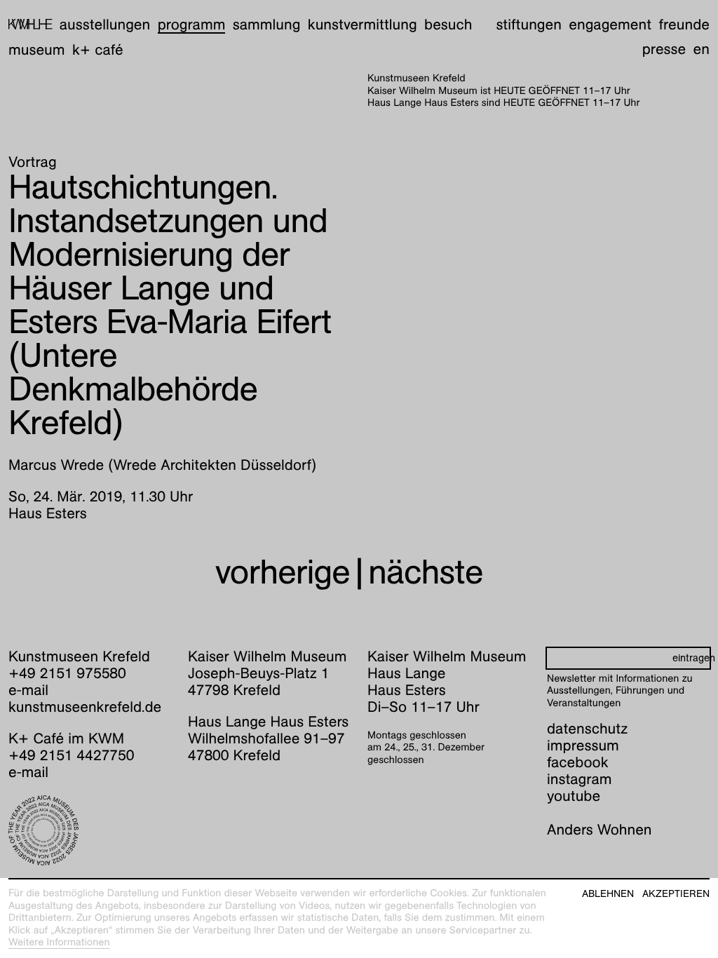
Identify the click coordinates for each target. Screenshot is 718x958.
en (701, 48)
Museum (36, 49)
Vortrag (32, 161)
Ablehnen (608, 894)
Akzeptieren (676, 894)
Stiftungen (529, 24)
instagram (579, 778)
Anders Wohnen (599, 829)
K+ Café (97, 49)
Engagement (610, 24)
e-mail (28, 689)
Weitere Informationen (59, 942)
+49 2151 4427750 (71, 755)
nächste (425, 572)
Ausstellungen (105, 24)
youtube (573, 795)
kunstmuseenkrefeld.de (84, 706)
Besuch (448, 24)
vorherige (282, 572)
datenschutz (587, 728)
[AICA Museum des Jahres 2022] (89, 830)
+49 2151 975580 (67, 672)
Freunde (684, 24)
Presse (664, 48)
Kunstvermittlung (362, 24)
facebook (578, 762)
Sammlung (267, 24)
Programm (192, 24)
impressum (583, 745)
